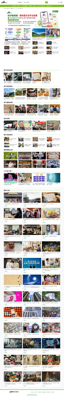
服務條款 (39, 392)
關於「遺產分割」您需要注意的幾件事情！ (50, 236)
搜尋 (35, 5)
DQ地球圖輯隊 (24, 5)
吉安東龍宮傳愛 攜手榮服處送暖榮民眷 (11, 203)
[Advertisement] (30, 62)
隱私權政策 (44, 392)
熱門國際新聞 (8, 102)
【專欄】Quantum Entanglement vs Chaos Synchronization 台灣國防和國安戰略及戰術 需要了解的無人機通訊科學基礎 (32, 287)
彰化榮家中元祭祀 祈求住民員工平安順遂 (50, 286)
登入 (59, 2)
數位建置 (48, 392)
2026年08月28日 (7, 8)
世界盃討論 (48, 5)
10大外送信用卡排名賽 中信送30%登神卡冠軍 (13, 302)
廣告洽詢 (52, 392)
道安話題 (7, 118)
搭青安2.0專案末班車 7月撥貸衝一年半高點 (31, 302)
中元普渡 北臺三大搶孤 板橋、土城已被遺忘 (31, 203)
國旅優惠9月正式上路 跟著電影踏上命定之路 (51, 318)
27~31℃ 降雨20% (18, 8)
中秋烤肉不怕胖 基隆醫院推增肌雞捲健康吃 (12, 269)
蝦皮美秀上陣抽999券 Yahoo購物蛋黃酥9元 (13, 318)
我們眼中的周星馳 (27, 236)
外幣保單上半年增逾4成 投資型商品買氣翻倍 (13, 334)
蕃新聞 (14, 5)
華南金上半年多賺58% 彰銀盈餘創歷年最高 (31, 318)
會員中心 (35, 392)
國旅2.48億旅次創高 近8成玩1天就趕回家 (50, 302)
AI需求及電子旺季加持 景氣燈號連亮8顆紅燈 (51, 334)
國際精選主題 (8, 150)
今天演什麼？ (8, 171)
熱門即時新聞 (8, 70)
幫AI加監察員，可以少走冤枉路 (48, 203)
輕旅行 (18, 5)
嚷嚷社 (30, 5)
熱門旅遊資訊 (8, 86)
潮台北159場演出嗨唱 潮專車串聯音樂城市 (31, 334)
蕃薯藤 (4, 2)
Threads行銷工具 (41, 5)
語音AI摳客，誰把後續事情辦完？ (10, 219)
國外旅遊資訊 (8, 135)
